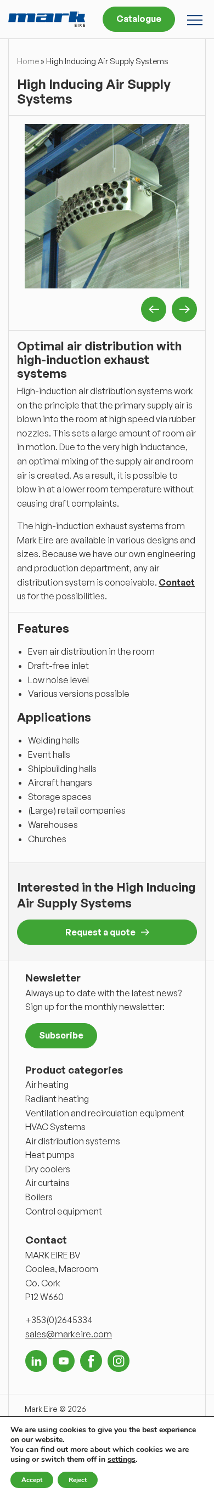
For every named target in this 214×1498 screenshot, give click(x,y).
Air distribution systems (72, 1141)
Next (184, 309)
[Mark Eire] (46, 19)
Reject (78, 1480)
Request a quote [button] (100, 932)
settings (122, 1460)
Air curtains (47, 1182)
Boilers (39, 1196)
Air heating (47, 1084)
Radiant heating (57, 1098)
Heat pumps (50, 1154)
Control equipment (63, 1211)
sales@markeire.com (68, 1334)
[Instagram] (118, 1361)
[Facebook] (91, 1361)
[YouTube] (64, 1361)
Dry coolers (47, 1169)
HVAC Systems (55, 1126)
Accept (31, 1480)
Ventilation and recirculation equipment (104, 1113)
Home (28, 61)
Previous (153, 309)
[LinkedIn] (36, 1361)
